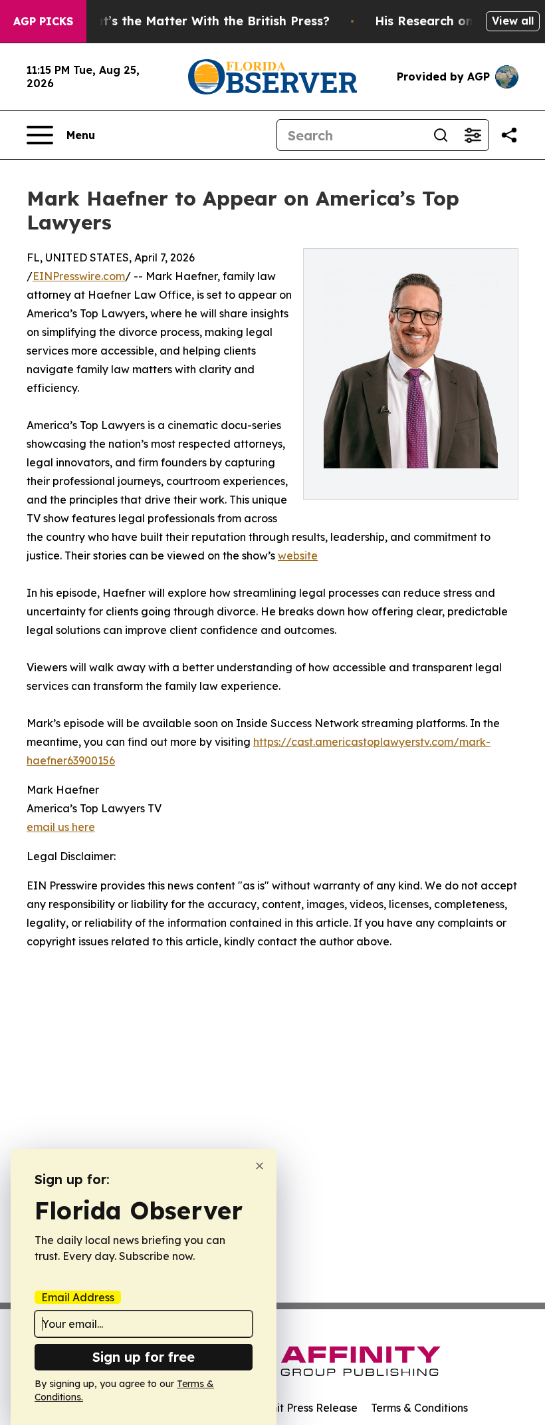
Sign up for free (143, 1356)
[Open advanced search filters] (473, 135)
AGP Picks (43, 21)
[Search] (441, 135)
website (298, 555)
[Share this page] (509, 135)
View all (513, 20)
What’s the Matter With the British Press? (203, 21)
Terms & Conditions (419, 1407)
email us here (61, 827)
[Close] (259, 1166)
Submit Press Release (303, 1407)
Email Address (77, 1297)
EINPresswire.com (79, 276)
